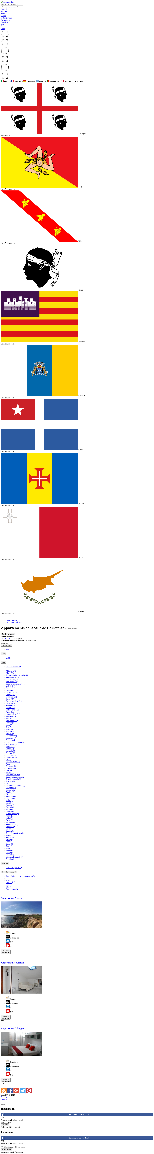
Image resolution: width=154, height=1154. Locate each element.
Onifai (9, 818)
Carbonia (10, 740)
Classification (6, 645)
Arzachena (12, 682)
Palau (10, 712)
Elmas (9, 801)
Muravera (11, 697)
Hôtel (9, 883)
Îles (2, 26)
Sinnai (9, 842)
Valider (8, 658)
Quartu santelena (14, 701)
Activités (4, 22)
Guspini (10, 807)
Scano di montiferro (14, 833)
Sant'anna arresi (13, 775)
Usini (9, 853)
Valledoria (11, 686)
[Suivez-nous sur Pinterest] (29, 1093)
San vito (10, 827)
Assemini (11, 796)
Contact (4, 1099)
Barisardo (11, 766)
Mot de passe (6, 1122)
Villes (3, 14)
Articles (4, 11)
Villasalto (11, 790)
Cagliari (10, 723)
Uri (8, 760)
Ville (3, 662)
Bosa (9, 725)
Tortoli (9, 731)
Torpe (10, 699)
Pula (9, 718)
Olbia (10, 673)
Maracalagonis (12, 814)
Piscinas (10, 822)
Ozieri (9, 820)
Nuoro (9, 816)
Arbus (9, 764)
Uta (8, 783)
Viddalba (10, 855)
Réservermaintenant (6, 952)
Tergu (9, 848)
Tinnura (10, 850)
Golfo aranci (12, 710)
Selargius (10, 837)
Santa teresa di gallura (16, 684)
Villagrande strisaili (14, 857)
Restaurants (5, 20)
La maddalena (13, 714)
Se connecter (16, 1127)
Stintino (10, 705)
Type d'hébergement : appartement (20, 876)
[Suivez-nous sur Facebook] (10, 1093)
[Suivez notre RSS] (4, 1093)
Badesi (10, 703)
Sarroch (10, 831)
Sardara (10, 829)
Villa (9, 885)
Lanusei (10, 811)
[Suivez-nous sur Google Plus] (16, 1093)
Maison (10, 880)
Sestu (9, 840)
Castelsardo (12, 680)
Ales (9, 794)
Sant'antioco (12, 721)
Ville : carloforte (13, 667)
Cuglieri (10, 798)
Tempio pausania (13, 779)
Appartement (12, 889)
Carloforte (11, 755)
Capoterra (11, 738)
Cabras (10, 749)
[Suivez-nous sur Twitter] (23, 1093)
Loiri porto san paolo (15, 742)
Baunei (10, 708)
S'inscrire (19, 1152)
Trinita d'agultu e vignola (17, 675)
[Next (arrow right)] (4, 1104)
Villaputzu (11, 788)
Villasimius (12, 692)
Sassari (10, 734)
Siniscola (11, 716)
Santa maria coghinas (15, 777)
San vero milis (12, 824)
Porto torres (11, 744)
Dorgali (10, 695)
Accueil (4, 9)
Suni (9, 846)
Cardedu (10, 753)
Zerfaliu (10, 859)
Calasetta (10, 751)
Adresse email (6, 1120)
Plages (3, 16)
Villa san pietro (13, 762)
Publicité (4, 1097)
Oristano (10, 770)
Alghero (11, 671)
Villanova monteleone (15, 786)
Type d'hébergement (9, 872)
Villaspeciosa (12, 736)
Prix (3, 654)
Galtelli (10, 803)
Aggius (10, 792)
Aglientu (10, 747)
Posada (10, 773)
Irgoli (9, 809)
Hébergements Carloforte (15, 622)
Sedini (9, 835)
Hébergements (6, 18)
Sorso (9, 844)
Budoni (10, 688)
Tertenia (10, 781)
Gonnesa (10, 805)
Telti (9, 727)
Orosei (10, 690)
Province (5, 863)
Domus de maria (13, 757)
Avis (2, 24)
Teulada (10, 729)
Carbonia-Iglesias (14, 868)
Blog (3, 29)
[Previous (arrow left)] (2, 1104)
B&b (9, 887)
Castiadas (11, 768)
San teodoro (12, 677)
